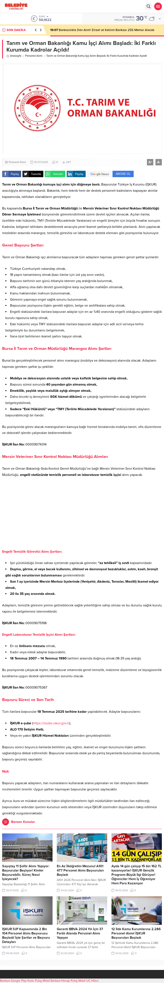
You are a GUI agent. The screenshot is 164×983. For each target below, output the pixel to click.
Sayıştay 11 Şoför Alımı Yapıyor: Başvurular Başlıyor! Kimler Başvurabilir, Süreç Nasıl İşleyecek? (25, 872)
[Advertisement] (82, 513)
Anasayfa (15, 56)
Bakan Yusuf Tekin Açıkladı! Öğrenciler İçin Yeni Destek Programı (100, 30)
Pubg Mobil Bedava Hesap (52, 981)
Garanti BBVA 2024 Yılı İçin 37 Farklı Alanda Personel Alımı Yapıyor (80, 933)
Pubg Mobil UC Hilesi (84, 981)
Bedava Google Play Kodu (17, 981)
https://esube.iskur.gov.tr (51, 723)
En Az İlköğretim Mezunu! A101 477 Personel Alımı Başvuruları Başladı (80, 870)
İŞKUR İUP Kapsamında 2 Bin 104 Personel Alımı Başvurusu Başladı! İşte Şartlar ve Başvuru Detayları (26, 935)
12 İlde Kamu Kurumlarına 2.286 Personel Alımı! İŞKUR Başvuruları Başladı (136, 933)
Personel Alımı (33, 56)
